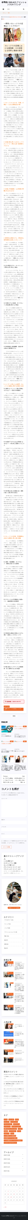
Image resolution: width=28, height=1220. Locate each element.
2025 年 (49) (7, 1159)
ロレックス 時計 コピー (9, 865)
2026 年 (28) (7, 1155)
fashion (5, 1131)
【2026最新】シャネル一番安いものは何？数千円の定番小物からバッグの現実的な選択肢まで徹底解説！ (19, 1010)
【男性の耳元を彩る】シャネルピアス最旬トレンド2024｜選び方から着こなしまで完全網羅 (19, 1044)
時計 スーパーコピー (19, 751)
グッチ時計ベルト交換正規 (9, 1135)
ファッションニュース (10, 932)
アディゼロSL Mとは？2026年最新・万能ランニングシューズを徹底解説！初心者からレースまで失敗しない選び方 (19, 999)
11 (8, 1194)
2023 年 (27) (7, 1167)
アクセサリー (8, 920)
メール (3, 826)
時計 (3, 19)
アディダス (11, 1119)
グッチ (12, 1133)
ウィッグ (7, 924)
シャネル (20, 1128)
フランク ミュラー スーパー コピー (12, 869)
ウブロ (19, 1131)
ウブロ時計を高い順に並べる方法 (19, 1034)
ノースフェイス (14, 1121)
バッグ (7, 928)
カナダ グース (7, 1126)
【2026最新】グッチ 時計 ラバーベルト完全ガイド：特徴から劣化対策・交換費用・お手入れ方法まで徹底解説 (7, 768)
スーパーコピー (12, 1131)
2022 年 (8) (6, 1171)
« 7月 (5, 1207)
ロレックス (6, 706)
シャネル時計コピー (9, 861)
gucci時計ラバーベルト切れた (10, 1138)
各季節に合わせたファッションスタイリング (14, 3)
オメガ (16, 1119)
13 (14, 1194)
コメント (4, 798)
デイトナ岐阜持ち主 (6, 736)
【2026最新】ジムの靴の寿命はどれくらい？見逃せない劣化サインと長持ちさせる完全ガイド (19, 977)
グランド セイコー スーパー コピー (12, 867)
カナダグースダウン (16, 1126)
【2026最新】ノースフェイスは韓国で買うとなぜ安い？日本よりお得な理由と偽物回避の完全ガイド (19, 966)
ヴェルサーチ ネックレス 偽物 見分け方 (19, 1053)
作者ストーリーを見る (14, 907)
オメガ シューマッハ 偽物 (10, 863)
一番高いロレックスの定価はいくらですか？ (12, 709)
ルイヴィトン (16, 1124)
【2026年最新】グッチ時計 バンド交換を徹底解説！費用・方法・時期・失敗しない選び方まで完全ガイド (20, 768)
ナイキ (5, 1119)
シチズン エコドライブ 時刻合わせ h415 (14, 1101)
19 (11, 1197)
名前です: (6, 904)
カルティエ (6, 1133)
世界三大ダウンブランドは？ (10, 1128)
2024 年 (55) (7, 1163)
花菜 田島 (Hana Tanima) (15, 17)
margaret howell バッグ (19, 1060)
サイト (3, 833)
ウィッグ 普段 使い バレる (19, 1027)
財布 (6, 944)
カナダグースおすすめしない (10, 1142)
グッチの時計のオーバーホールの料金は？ (13, 1140)
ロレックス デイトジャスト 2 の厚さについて (20, 736)
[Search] (24, 9)
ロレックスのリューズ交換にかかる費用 (7, 751)
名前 (3, 819)
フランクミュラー (8, 1124)
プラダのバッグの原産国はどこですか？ (13, 1096)
